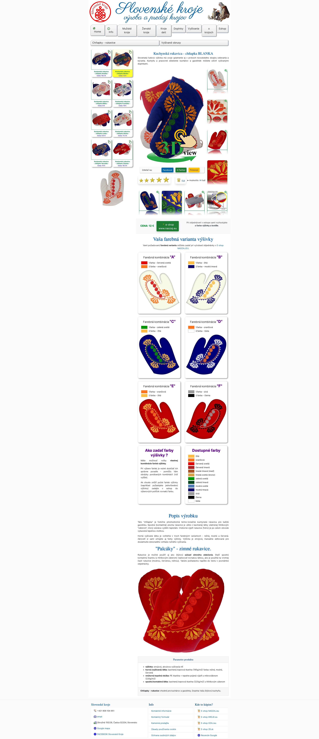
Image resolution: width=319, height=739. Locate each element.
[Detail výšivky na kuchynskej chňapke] (217, 112)
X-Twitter (181, 170)
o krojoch (209, 30)
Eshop (222, 28)
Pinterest (194, 170)
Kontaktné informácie (161, 711)
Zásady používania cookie (163, 729)
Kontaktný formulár (160, 717)
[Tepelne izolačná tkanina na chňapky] (194, 203)
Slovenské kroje (100, 704)
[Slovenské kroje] (159, 11)
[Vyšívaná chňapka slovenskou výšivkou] (217, 142)
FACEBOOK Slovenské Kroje (110, 734)
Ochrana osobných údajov (163, 735)
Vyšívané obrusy (171, 42)
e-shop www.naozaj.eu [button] (168, 226)
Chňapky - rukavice (103, 42)
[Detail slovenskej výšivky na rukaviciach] (172, 203)
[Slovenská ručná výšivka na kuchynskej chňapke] (149, 203)
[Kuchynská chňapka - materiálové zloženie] (217, 203)
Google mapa (103, 728)
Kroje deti (164, 30)
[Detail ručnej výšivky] (217, 172)
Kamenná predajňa (160, 723)
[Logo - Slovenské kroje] (100, 11)
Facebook (167, 170)
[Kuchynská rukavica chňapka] (217, 81)
